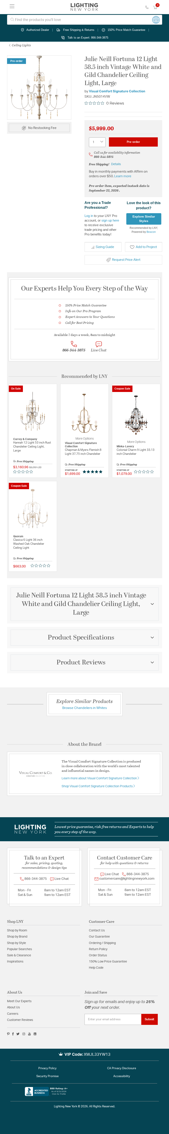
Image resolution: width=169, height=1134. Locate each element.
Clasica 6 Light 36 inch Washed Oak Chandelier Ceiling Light (28, 544)
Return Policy (98, 949)
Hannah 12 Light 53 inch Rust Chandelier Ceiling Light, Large (32, 446)
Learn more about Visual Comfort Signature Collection (100, 778)
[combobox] (84, 20)
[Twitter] (18, 1033)
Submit (149, 1019)
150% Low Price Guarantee (108, 961)
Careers (12, 1013)
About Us (13, 1007)
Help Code (96, 967)
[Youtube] (29, 1033)
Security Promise (47, 1076)
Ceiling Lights (21, 45)
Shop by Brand (17, 936)
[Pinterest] (8, 1033)
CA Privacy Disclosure (121, 1068)
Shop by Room (17, 930)
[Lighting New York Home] (84, 7)
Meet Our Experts (19, 1001)
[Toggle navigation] (12, 7)
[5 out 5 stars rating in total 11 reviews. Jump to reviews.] (93, 471)
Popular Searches (19, 949)
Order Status (98, 955)
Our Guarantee (99, 936)
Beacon (151, 231)
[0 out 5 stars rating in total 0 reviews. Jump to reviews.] (24, 471)
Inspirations (15, 961)
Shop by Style (16, 943)
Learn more (122, 176)
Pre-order (133, 142)
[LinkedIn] (35, 1033)
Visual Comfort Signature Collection (117, 91)
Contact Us (97, 930)
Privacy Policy (47, 1068)
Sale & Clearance (19, 955)
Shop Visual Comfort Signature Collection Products (97, 786)
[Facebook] (13, 1033)
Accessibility (121, 1076)
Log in (88, 216)
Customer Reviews (20, 1020)
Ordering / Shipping (102, 943)
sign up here (110, 220)
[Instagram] (24, 1033)
